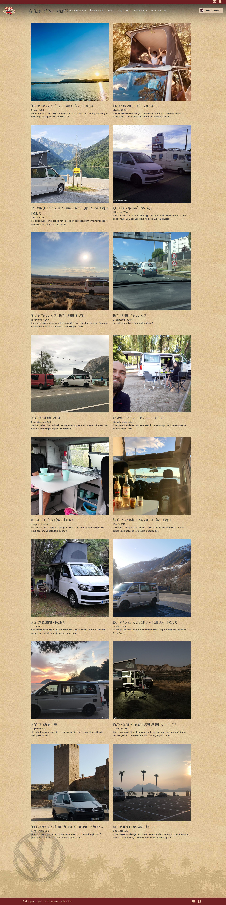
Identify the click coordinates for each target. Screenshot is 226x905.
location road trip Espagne (45, 417)
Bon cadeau (213, 10)
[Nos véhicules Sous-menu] (85, 11)
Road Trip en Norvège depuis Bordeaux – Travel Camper (142, 520)
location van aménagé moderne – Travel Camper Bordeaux (145, 622)
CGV (46, 901)
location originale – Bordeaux (48, 622)
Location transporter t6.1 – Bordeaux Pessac (136, 105)
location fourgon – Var (44, 724)
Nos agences (140, 10)
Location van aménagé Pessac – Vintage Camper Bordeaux (62, 105)
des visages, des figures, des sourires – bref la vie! (139, 417)
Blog (128, 10)
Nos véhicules (76, 10)
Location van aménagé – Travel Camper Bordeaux (57, 315)
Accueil (61, 10)
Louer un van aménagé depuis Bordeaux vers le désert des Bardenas (67, 826)
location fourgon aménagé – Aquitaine (134, 826)
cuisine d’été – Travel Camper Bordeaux (52, 520)
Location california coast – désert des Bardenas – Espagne (144, 724)
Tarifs (111, 10)
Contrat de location (61, 901)
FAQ (120, 10)
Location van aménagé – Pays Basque (132, 208)
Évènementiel (97, 10)
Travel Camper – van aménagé (129, 315)
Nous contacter (159, 10)
